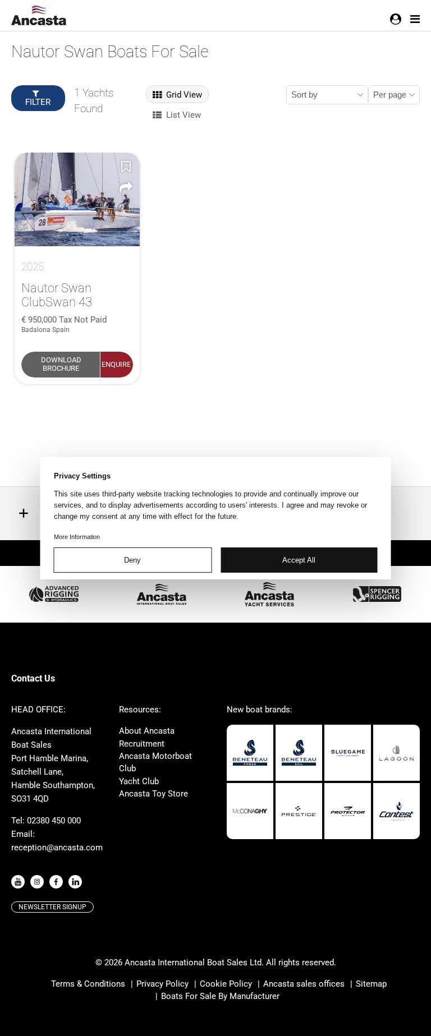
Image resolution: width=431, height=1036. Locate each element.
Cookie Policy (226, 984)
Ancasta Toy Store (153, 794)
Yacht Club (139, 781)
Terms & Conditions (88, 984)
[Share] (126, 187)
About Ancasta (147, 731)
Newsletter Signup (52, 907)
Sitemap (371, 984)
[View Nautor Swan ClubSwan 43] (77, 199)
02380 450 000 (54, 821)
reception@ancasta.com (57, 847)
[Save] (126, 166)
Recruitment (141, 744)
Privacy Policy (162, 984)
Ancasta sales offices (304, 984)
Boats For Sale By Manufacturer (220, 996)
